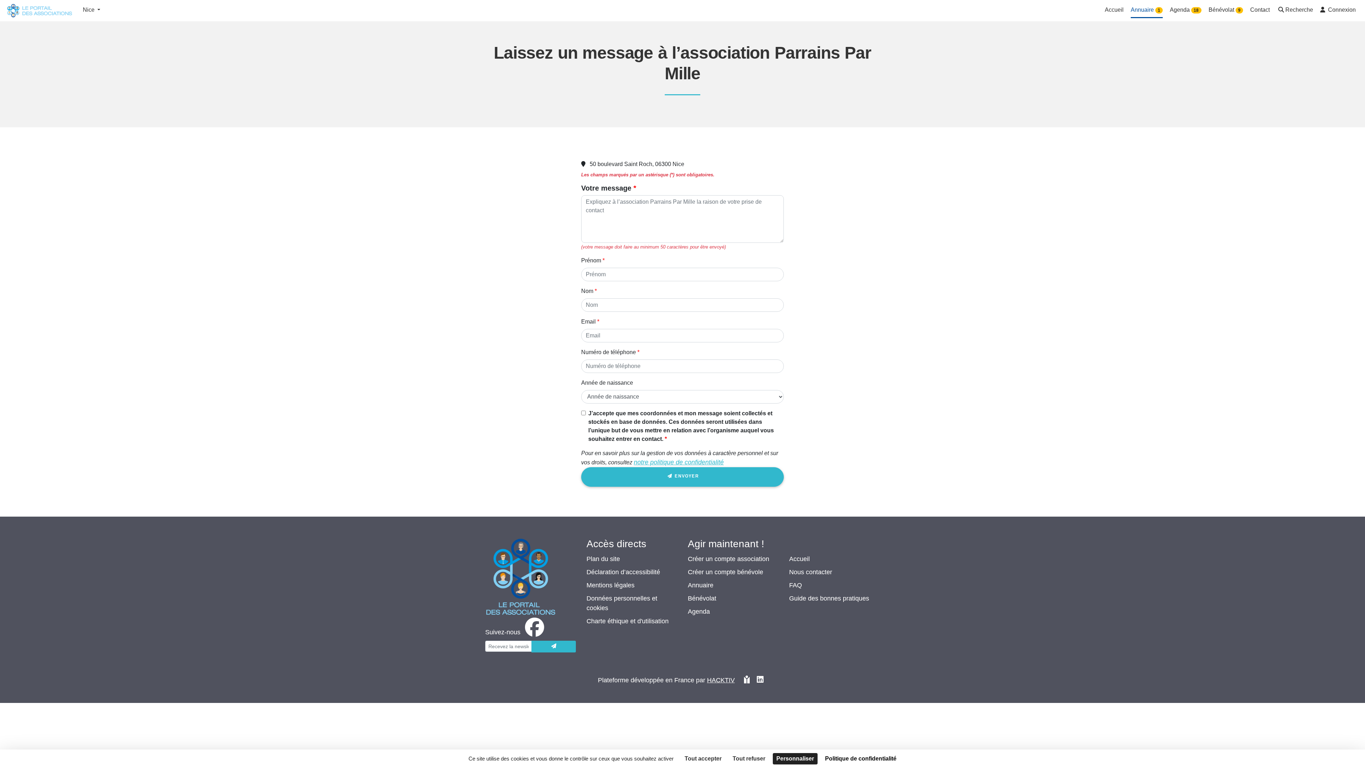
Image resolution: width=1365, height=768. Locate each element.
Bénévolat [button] (1225, 10)
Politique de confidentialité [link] (860, 759)
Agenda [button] (1184, 10)
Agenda (699, 611)
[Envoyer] (553, 646)
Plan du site (603, 558)
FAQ (795, 585)
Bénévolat (702, 598)
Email (588, 322)
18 (1196, 10)
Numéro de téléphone (608, 352)
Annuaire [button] (1145, 10)
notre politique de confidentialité (679, 462)
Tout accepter (703, 759)
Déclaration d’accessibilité (623, 572)
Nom (587, 291)
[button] (1295, 10)
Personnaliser (795, 759)
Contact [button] (1260, 10)
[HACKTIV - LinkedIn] (760, 680)
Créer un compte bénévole (725, 572)
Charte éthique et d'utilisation (628, 621)
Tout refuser (749, 759)
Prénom (591, 260)
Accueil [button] (1114, 10)
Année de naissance (607, 383)
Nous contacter (810, 572)
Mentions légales (611, 585)
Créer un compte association (728, 558)
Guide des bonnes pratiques (829, 598)
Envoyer (686, 476)
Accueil (799, 558)
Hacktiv (721, 680)
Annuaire (700, 585)
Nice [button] (89, 10)
